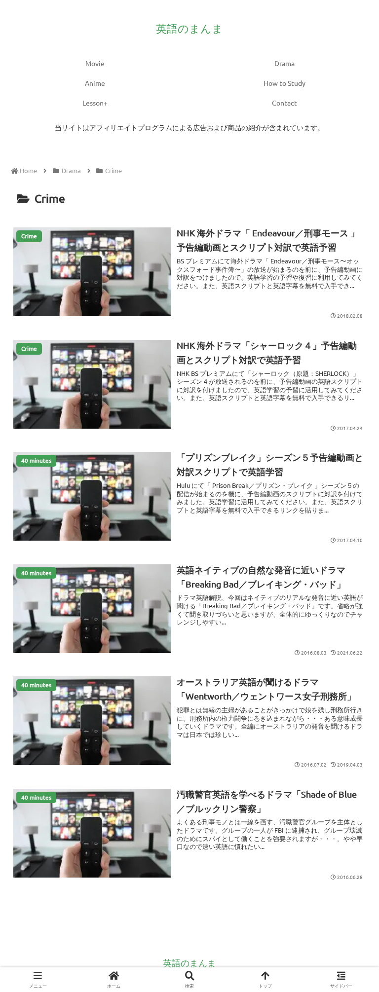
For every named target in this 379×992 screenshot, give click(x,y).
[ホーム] (28, 170)
